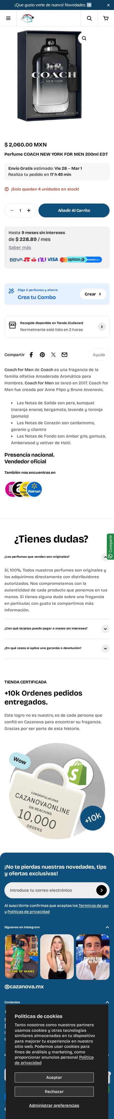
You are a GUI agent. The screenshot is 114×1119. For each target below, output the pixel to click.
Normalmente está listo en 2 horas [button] (51, 329)
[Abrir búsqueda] (89, 18)
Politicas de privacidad (28, 911)
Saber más (20, 247)
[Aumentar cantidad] (30, 210)
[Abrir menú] (8, 18)
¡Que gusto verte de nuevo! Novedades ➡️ (53, 4)
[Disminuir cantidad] (10, 210)
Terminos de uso (93, 905)
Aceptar (54, 1077)
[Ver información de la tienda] (102, 327)
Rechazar (54, 1091)
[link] (99, 355)
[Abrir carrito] (105, 18)
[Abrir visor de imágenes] (84, 38)
